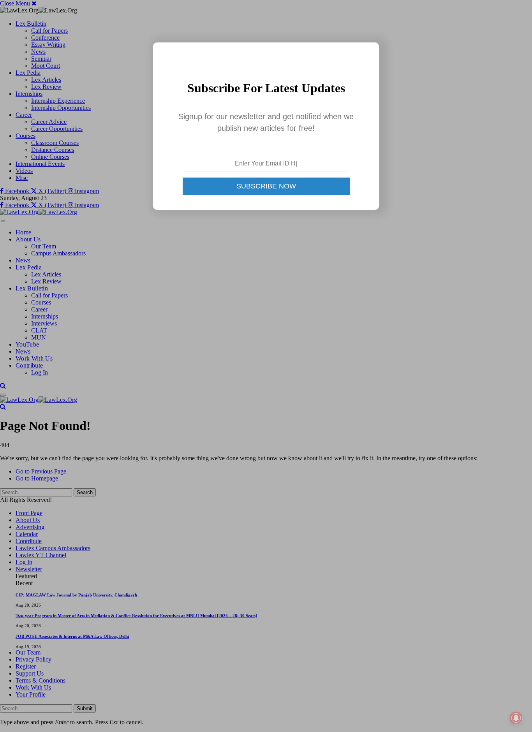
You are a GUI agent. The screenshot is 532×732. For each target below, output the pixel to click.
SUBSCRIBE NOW (266, 186)
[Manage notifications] (516, 718)
